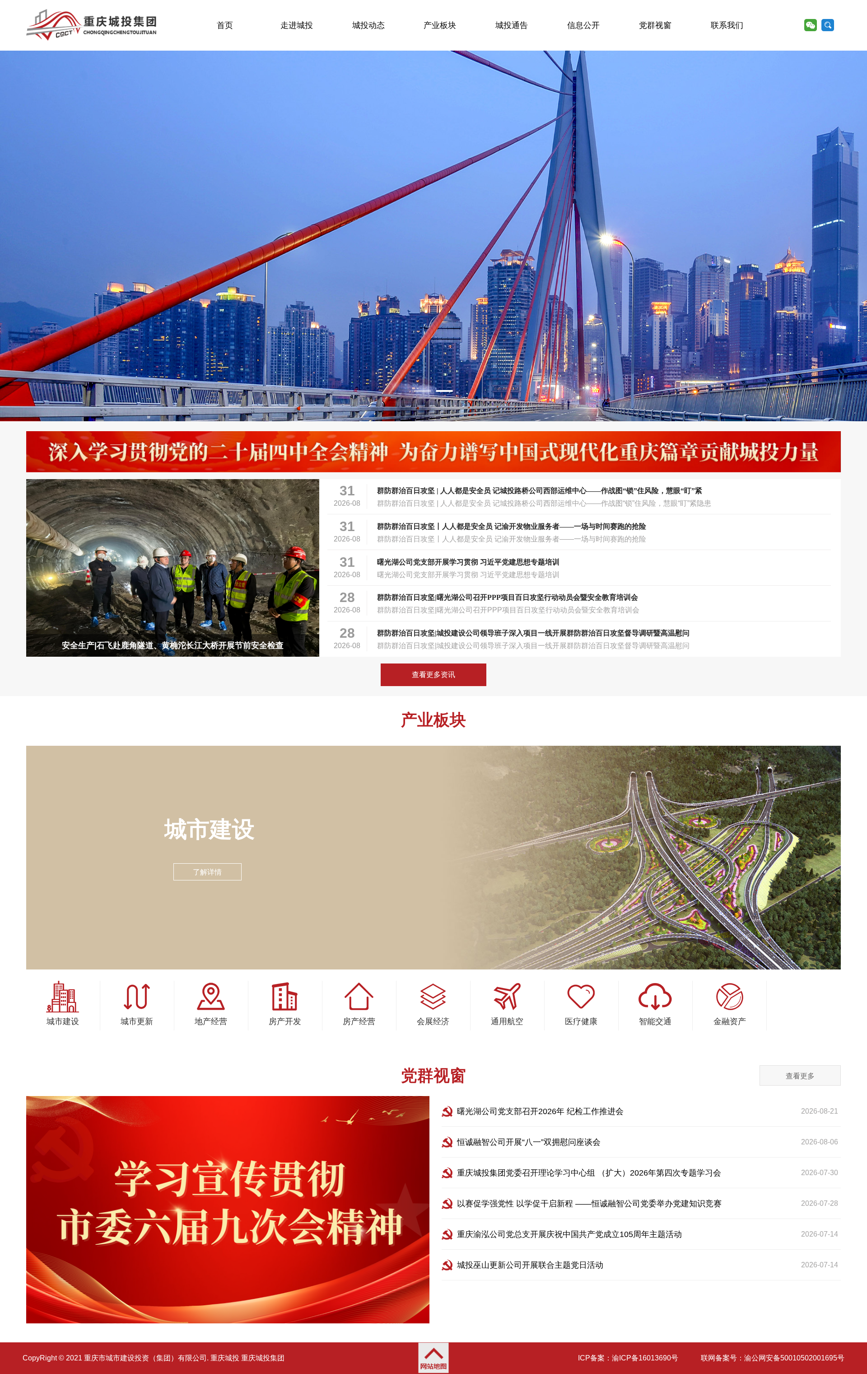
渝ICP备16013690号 (645, 1358)
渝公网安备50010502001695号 (794, 1358)
